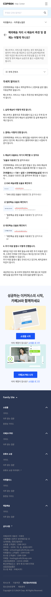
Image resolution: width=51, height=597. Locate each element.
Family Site (9, 397)
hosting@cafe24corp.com (21, 558)
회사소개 (6, 582)
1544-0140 (25, 552)
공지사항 (6, 526)
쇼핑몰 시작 (25, 336)
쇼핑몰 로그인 (34, 342)
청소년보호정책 (9, 586)
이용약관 (16, 582)
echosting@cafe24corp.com (22, 550)
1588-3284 (21, 555)
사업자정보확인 (9, 566)
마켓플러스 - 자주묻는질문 (14, 22)
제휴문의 (21, 586)
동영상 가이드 (8, 423)
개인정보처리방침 (30, 582)
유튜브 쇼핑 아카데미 (11, 470)
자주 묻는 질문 (8, 418)
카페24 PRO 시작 (25, 374)
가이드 (5, 413)
